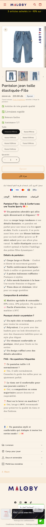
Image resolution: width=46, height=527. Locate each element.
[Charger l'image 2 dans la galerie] (23, 76)
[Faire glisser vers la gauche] (2, 76)
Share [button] (7, 471)
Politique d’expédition (34, 524)
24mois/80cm (12, 132)
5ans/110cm (30, 138)
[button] (5, 4)
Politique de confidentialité (24, 520)
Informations (20, 196)
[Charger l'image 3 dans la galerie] (34, 76)
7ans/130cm (30, 144)
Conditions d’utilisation (15, 524)
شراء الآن (23, 176)
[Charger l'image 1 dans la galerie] (11, 76)
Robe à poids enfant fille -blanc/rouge (24, 513)
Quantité (5, 154)
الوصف (6, 196)
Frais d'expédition (19, 99)
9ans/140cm (12, 149)
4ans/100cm (12, 138)
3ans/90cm (30, 132)
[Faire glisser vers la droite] (43, 76)
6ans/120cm (12, 144)
